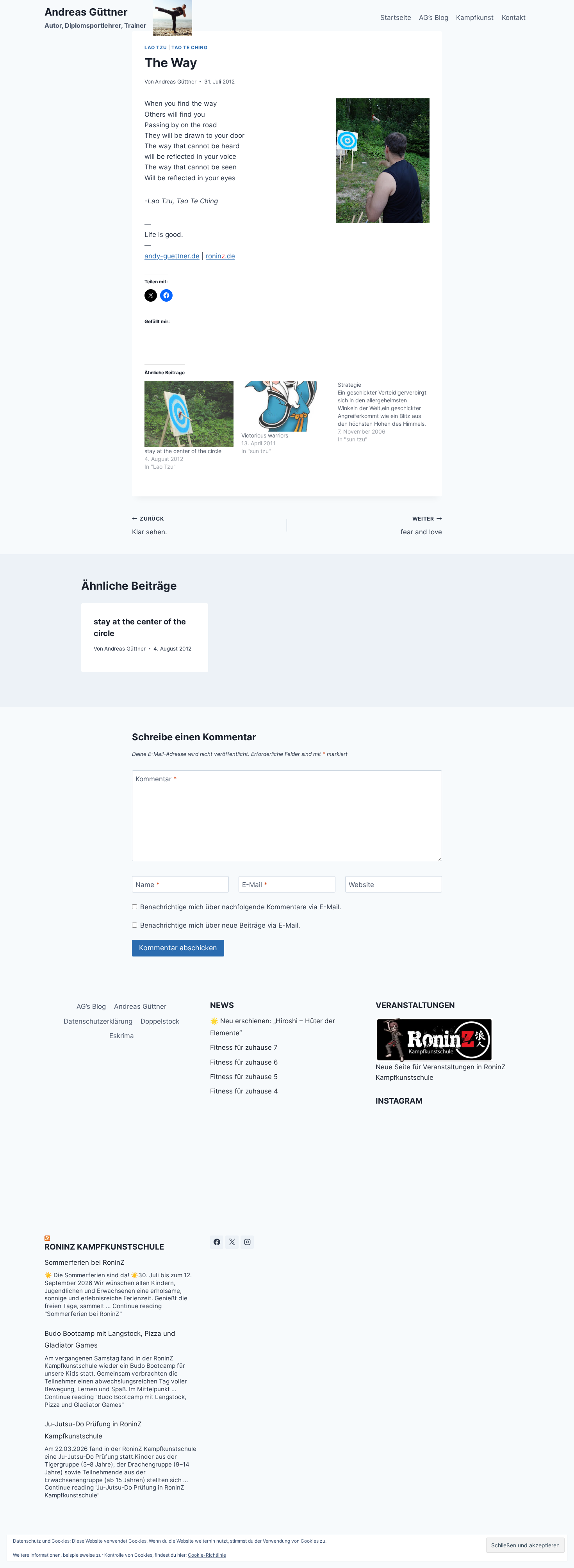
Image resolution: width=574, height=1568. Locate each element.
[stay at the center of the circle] (189, 414)
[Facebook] (216, 1242)
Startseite (395, 17)
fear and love (421, 526)
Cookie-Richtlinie (207, 1555)
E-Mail (254, 885)
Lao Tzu (155, 47)
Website (361, 885)
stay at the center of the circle (182, 451)
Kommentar (156, 779)
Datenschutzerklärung (98, 1021)
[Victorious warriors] (285, 406)
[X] (232, 1242)
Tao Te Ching (189, 47)
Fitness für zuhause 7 (244, 1047)
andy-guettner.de (172, 256)
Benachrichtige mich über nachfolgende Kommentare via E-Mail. (240, 907)
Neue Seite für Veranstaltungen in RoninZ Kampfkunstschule (441, 1072)
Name (147, 885)
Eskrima (121, 1036)
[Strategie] (386, 412)
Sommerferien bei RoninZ (85, 1262)
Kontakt (514, 17)
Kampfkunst (475, 17)
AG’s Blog (433, 17)
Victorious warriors (264, 435)
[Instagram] (247, 1242)
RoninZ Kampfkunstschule (104, 1247)
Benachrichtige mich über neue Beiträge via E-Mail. (220, 925)
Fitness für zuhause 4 (244, 1091)
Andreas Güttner (175, 81)
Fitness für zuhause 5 (244, 1077)
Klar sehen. (149, 526)
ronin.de (220, 256)
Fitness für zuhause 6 (244, 1062)
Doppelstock (160, 1021)
